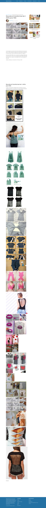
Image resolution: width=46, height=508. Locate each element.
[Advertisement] (23, 8)
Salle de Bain (19, 505)
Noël (17, 504)
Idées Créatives (8, 1)
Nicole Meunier (11, 20)
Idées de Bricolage (19, 501)
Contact (30, 503)
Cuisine (18, 500)
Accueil (18, 499)
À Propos (30, 500)
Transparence (30, 501)
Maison (18, 503)
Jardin (18, 502)
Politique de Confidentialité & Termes (33, 502)
